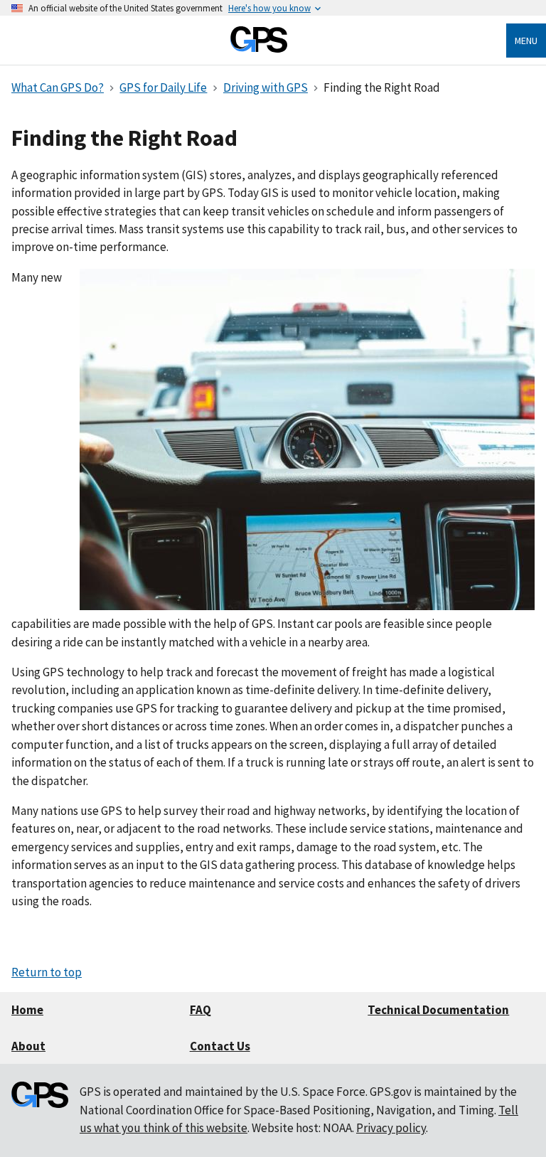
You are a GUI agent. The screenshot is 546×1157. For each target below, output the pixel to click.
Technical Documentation (438, 1010)
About (28, 1046)
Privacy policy (391, 1128)
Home (27, 1010)
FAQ (200, 1010)
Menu (526, 40)
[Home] (258, 48)
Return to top (46, 972)
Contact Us (220, 1046)
